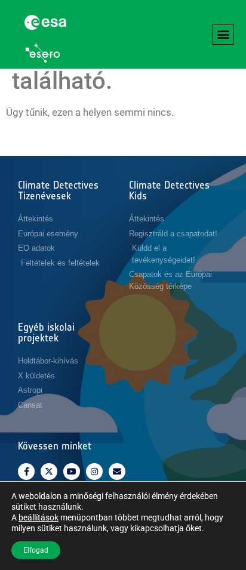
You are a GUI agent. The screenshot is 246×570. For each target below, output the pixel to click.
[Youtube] (71, 471)
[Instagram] (94, 471)
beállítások (39, 517)
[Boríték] (117, 471)
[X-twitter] (49, 471)
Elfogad (35, 550)
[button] (223, 34)
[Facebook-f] (26, 471)
